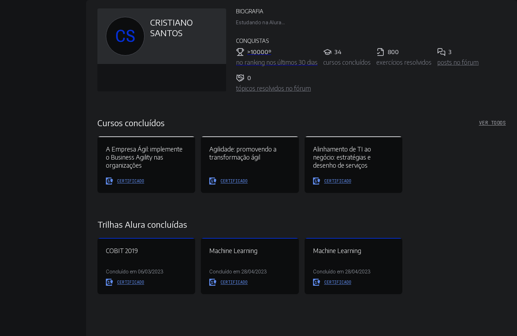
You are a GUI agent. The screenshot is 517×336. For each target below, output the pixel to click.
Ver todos (492, 122)
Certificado (130, 181)
